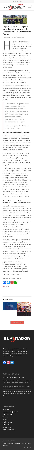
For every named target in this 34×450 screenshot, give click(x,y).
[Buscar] (24, 6)
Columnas (6, 409)
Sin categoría (7, 427)
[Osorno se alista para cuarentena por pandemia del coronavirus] (10, 306)
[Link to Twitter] (27, 447)
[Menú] (28, 6)
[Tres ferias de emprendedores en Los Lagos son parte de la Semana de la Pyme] (24, 309)
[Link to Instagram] (30, 447)
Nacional (5, 417)
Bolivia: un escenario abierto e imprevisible (13, 377)
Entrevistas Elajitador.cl (10, 412)
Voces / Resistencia (9, 429)
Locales (16, 37)
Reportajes (6, 424)
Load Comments (17, 322)
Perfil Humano (7, 422)
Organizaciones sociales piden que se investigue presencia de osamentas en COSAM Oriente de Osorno (17, 30)
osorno (11, 287)
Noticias (20, 37)
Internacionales (7, 414)
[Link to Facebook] (24, 447)
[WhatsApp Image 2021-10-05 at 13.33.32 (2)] (15, 19)
